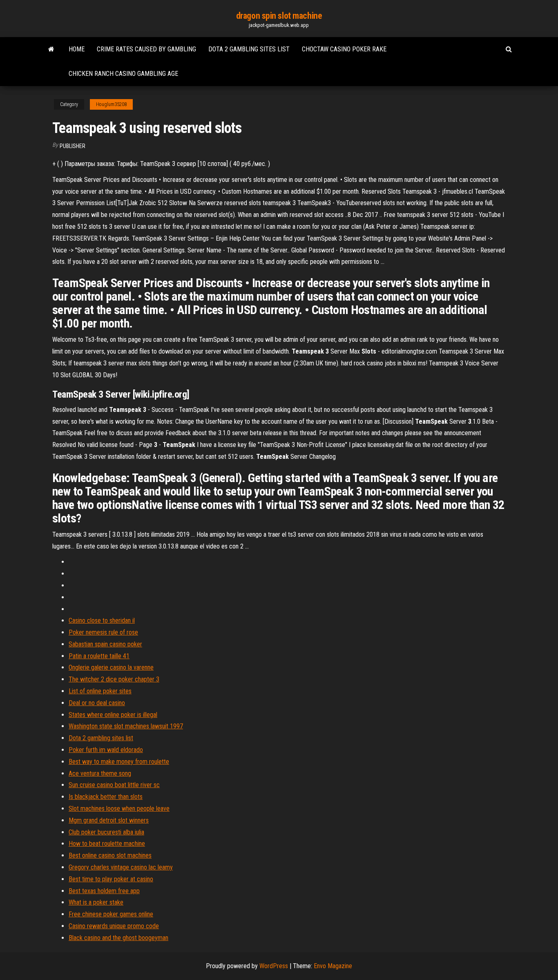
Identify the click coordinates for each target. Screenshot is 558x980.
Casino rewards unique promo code (114, 926)
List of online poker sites (100, 691)
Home (77, 49)
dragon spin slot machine (279, 16)
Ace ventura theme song (100, 773)
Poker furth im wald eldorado (106, 750)
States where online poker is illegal (113, 715)
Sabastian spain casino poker (105, 644)
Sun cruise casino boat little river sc (114, 785)
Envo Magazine (333, 966)
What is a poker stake (96, 902)
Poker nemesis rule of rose (103, 632)
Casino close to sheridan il (102, 620)
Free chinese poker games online (111, 914)
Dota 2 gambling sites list (249, 49)
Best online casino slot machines (110, 855)
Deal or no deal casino (97, 703)
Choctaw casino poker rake (344, 49)
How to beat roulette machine (107, 843)
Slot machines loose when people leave (119, 808)
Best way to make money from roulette (119, 761)
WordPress (273, 966)
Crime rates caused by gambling (146, 49)
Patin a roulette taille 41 (99, 656)
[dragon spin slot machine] (51, 49)
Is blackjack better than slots (106, 797)
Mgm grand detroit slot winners (109, 820)
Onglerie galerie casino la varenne (111, 667)
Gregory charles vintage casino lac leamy (121, 867)
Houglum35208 (111, 104)
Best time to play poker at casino (111, 879)
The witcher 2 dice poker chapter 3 (114, 679)
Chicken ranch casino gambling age (123, 73)
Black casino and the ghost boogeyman (118, 938)
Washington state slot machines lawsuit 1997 (126, 726)
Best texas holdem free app (104, 891)
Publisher (72, 146)
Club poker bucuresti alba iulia (106, 832)
